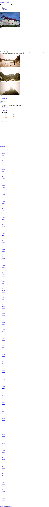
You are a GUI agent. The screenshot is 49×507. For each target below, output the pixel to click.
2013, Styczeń (3, 434)
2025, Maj (3, 171)
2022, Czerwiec (3, 233)
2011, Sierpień (3, 464)
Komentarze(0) (5, 98)
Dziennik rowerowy (4, 504)
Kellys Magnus (5, 9)
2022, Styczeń (3, 242)
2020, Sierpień (3, 272)
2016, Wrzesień (3, 356)
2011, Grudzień (3, 457)
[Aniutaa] (2, 130)
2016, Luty (3, 368)
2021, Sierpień (3, 251)
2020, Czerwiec (3, 276)
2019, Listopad (3, 288)
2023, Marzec (3, 217)
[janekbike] (2, 145)
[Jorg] (2, 127)
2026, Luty (3, 160)
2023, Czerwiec (3, 212)
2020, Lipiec (3, 274)
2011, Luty (3, 475)
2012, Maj (3, 448)
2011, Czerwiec (3, 468)
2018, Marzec (3, 324)
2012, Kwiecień (3, 450)
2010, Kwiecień (3, 491)
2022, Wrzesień (3, 228)
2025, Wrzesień (3, 167)
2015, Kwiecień (3, 386)
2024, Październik (3, 183)
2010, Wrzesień (3, 482)
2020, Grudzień (3, 265)
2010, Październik (3, 480)
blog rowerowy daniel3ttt (3, 506)
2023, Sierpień (3, 208)
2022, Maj (3, 235)
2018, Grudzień (3, 308)
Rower (2, 122)
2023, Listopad (3, 203)
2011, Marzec (3, 473)
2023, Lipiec (3, 210)
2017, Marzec (3, 345)
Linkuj (2, 98)
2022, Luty (3, 240)
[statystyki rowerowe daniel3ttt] (5, 107)
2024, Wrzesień (3, 185)
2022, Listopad (3, 224)
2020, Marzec (3, 281)
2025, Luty (3, 176)
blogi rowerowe (10, 506)
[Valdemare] (2, 140)
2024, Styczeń (3, 199)
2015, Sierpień (3, 379)
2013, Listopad (3, 416)
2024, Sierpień (3, 187)
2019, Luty (3, 304)
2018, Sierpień (3, 315)
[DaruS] (2, 143)
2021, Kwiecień (3, 258)
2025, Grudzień (3, 162)
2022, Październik (3, 226)
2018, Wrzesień (3, 313)
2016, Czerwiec (3, 361)
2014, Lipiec (3, 402)
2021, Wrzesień (3, 249)
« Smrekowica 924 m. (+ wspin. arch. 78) (4, 2)
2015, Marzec (3, 388)
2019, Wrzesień (3, 292)
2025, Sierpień (3, 169)
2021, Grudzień (3, 244)
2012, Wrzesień (3, 441)
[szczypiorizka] (2, 132)
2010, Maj (3, 489)
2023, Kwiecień (3, 215)
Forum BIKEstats (3, 505)
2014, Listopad (3, 395)
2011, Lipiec (3, 466)
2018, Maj (3, 320)
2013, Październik (3, 418)
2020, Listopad (3, 267)
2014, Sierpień (3, 400)
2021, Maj (3, 256)
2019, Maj (3, 299)
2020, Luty (3, 283)
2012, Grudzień (3, 436)
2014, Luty (3, 411)
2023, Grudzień (3, 201)
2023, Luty (3, 219)
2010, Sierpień (3, 484)
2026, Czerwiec (3, 153)
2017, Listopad (3, 331)
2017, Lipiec (3, 338)
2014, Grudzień (3, 393)
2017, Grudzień (3, 329)
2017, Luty (3, 347)
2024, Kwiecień (3, 194)
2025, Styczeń (3, 178)
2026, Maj (3, 155)
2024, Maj (3, 192)
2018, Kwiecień (3, 322)
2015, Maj (3, 384)
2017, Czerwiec (3, 340)
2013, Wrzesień (3, 420)
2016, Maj (3, 363)
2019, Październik (3, 290)
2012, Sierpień (3, 443)
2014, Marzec (3, 409)
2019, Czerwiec (3, 297)
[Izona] (2, 135)
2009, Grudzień (3, 498)
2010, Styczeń (3, 496)
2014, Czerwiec (3, 404)
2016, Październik (3, 354)
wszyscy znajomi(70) (2, 146)
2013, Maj (3, 427)
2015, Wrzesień (3, 377)
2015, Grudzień (3, 372)
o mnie (4, 106)
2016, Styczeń (3, 370)
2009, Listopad (3, 500)
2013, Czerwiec (3, 425)
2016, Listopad (3, 352)
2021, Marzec (3, 260)
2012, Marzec (3, 452)
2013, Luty (3, 432)
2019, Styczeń (3, 306)
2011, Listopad (3, 459)
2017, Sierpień (3, 336)
